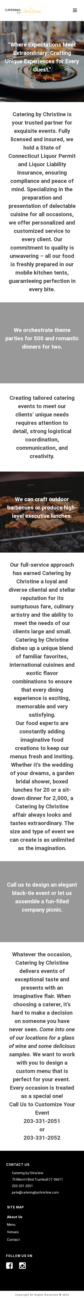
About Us (14, 1217)
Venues (13, 1232)
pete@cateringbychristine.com (35, 1192)
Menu (11, 1225)
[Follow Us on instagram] (22, 1267)
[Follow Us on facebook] (12, 1267)
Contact (13, 1240)
